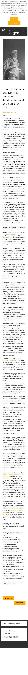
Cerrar (14, 18)
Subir (5, 645)
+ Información (14, 23)
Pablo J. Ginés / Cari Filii (9, 112)
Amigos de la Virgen (14, 31)
